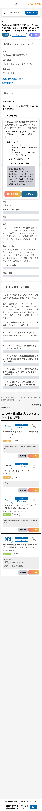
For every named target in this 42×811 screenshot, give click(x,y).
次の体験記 (36, 404)
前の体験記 (5, 407)
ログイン (29, 194)
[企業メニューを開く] (8, 426)
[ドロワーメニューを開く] (2, 3)
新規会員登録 (12, 194)
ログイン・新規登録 (34, 4)
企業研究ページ (8, 82)
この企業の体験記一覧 (11, 78)
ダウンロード (33, 13)
